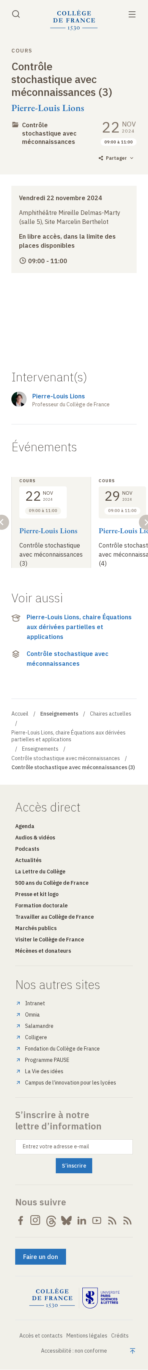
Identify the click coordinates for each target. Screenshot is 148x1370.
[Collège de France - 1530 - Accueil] (74, 20)
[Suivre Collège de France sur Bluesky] (66, 1220)
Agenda (25, 826)
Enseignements (40, 748)
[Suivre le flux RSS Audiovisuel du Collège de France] (127, 1220)
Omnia (32, 1014)
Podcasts (27, 848)
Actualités (28, 860)
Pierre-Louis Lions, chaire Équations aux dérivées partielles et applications (79, 626)
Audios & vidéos (35, 837)
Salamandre (39, 1026)
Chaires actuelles (110, 713)
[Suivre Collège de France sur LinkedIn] (81, 1220)
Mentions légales (86, 1335)
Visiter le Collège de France (49, 939)
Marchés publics (36, 928)
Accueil (19, 713)
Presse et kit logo (36, 894)
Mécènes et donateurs (43, 950)
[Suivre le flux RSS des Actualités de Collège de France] (112, 1220)
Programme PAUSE (47, 1060)
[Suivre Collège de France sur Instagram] (35, 1220)
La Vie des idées (44, 1071)
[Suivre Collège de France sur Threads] (51, 1220)
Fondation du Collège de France (62, 1048)
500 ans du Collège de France (51, 882)
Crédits (120, 1335)
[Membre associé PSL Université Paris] (101, 1298)
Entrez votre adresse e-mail (56, 1146)
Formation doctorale (41, 905)
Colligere (36, 1037)
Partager (116, 158)
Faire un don (40, 1256)
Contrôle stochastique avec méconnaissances (49, 133)
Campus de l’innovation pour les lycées (70, 1082)
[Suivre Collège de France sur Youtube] (96, 1220)
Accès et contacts (41, 1335)
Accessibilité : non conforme (74, 1350)
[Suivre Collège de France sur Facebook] (20, 1220)
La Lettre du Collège (40, 871)
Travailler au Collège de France (54, 916)
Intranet (35, 1003)
